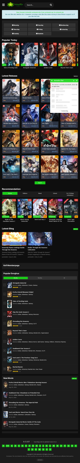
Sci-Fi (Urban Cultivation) (70, 194)
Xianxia (39, 385)
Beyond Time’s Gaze (20, 331)
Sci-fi (34, 323)
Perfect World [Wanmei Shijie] (23, 292)
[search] (51, 5)
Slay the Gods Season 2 (21, 312)
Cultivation (25, 333)
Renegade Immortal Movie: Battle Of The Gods (25, 422)
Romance (38, 351)
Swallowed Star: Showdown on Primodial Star (24, 393)
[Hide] (76, 80)
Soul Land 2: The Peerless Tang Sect (25, 358)
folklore (25, 193)
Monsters (36, 314)
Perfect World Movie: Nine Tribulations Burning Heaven (28, 382)
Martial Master (18, 367)
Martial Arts (37, 333)
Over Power (39, 369)
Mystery (63, 342)
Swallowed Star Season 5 (21, 348)
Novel (40, 193)
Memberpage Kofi (46, 16)
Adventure (25, 285)
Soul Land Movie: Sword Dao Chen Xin (21, 412)
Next (39, 183)
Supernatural (45, 333)
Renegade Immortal (19, 283)
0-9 (8, 446)
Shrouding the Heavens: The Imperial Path (23, 402)
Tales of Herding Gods (20, 301)
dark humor (41, 342)
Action (19, 285)
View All (76, 76)
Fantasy (35, 285)
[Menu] (52, 80)
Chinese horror (32, 342)
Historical (58, 342)
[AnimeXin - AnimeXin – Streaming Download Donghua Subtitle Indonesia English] (15, 6)
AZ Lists (40, 460)
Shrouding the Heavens (21, 321)
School (55, 193)
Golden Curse (17, 339)
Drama (10, 193)
